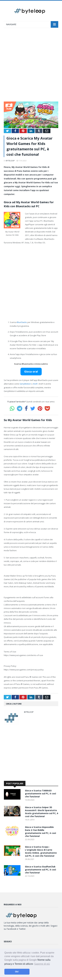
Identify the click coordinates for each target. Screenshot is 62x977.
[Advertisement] (31, 66)
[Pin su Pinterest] (40, 408)
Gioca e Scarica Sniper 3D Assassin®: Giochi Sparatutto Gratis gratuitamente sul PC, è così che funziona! (41, 812)
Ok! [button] (17, 971)
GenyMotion (25, 383)
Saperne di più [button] (42, 964)
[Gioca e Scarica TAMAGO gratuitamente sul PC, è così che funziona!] (13, 798)
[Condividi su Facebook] (26, 408)
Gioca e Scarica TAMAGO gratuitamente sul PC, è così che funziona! (40, 793)
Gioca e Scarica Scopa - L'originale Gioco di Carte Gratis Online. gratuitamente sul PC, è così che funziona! (41, 851)
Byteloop (10, 160)
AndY (35, 383)
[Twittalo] (32, 408)
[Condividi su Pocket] (47, 408)
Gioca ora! (31, 371)
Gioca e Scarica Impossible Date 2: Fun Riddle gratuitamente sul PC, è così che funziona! (40, 831)
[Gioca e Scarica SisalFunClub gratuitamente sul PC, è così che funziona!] (13, 874)
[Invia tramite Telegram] (19, 408)
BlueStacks (22, 322)
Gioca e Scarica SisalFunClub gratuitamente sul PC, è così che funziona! (40, 869)
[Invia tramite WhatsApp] (12, 408)
